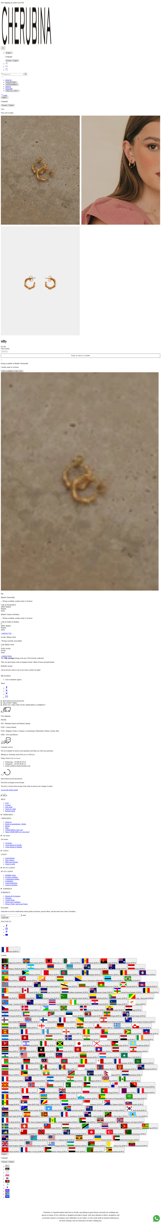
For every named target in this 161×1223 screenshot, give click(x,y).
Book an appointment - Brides (15, 824)
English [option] (15, 60)
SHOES (8, 87)
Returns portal (10, 811)
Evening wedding (11, 877)
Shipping (8, 898)
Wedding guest (10, 875)
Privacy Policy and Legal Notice (16, 904)
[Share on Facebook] (6, 688)
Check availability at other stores (12, 371)
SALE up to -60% (11, 91)
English (8, 53)
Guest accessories (11, 885)
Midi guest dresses (11, 862)
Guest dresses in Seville (13, 845)
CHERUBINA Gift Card (14, 830)
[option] (11, 961)
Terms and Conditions (12, 902)
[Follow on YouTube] (6, 935)
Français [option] (9, 60)
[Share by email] (6, 697)
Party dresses (9, 860)
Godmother (9, 881)
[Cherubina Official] (52, 45)
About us (8, 822)
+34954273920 (6, 656)
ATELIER (8, 89)
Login (5, 95)
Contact (8, 805)
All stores (8, 843)
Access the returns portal (9, 790)
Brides (7, 826)
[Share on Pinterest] (6, 694)
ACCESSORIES (11, 84)
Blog (7, 828)
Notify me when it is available (80, 355)
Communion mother (12, 879)
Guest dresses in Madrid (13, 847)
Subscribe (5, 917)
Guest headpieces (11, 883)
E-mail (23, 915)
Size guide (8, 807)
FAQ (7, 803)
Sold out (4, 351)
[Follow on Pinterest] (6, 932)
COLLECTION (10, 82)
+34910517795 (6, 633)
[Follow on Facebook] (6, 926)
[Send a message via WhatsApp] (156, 1218)
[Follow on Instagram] (6, 929)
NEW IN (8, 80)
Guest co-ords (10, 864)
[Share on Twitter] (6, 691)
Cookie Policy (10, 900)
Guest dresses (10, 858)
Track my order (10, 809)
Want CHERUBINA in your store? (17, 832)
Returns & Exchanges (12, 896)
